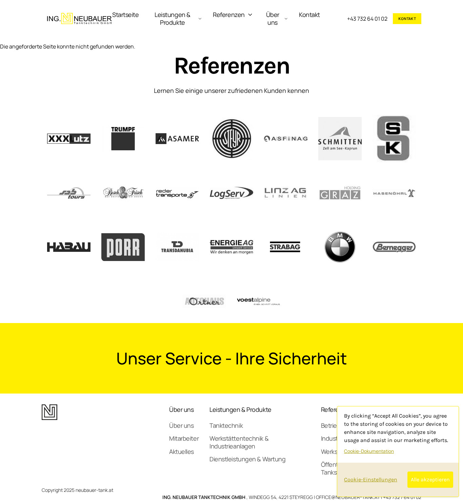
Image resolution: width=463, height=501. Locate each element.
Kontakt (309, 15)
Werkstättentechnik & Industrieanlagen (238, 442)
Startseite (125, 15)
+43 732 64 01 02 (367, 18)
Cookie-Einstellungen (370, 479)
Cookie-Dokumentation (369, 451)
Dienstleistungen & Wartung (247, 459)
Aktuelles (181, 451)
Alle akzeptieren (430, 479)
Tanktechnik (226, 425)
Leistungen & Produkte (172, 18)
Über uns (272, 18)
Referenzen (229, 15)
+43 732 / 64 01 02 (402, 497)
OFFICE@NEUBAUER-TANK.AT (348, 497)
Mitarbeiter (184, 438)
